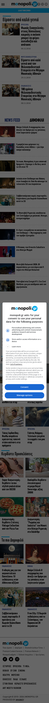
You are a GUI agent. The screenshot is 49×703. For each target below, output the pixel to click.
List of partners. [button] (16, 364)
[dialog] (24, 351)
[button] (24, 347)
